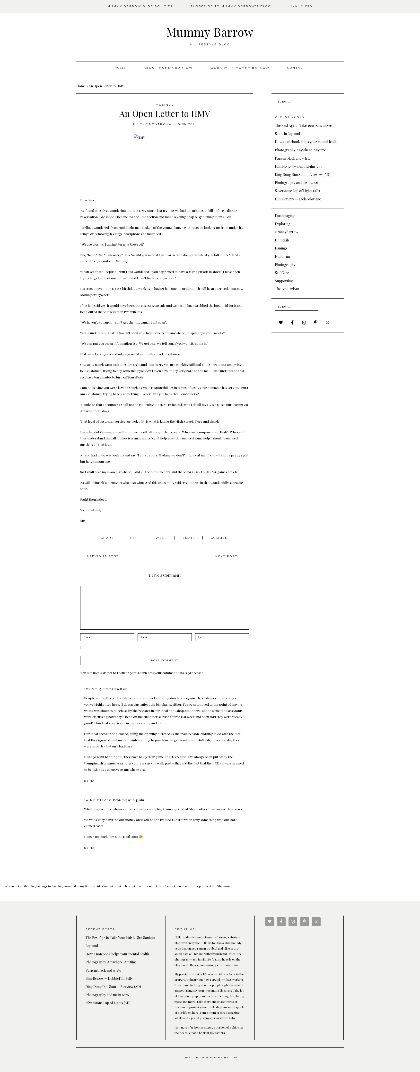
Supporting (284, 281)
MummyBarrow (156, 124)
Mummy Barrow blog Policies (140, 6)
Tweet (160, 538)
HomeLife (282, 240)
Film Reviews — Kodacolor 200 (298, 199)
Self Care (282, 272)
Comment (220, 538)
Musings (165, 104)
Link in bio (301, 6)
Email (189, 538)
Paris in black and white (292, 158)
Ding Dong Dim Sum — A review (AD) (302, 174)
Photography (285, 264)
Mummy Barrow (210, 32)
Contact (296, 67)
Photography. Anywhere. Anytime (300, 150)
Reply (89, 780)
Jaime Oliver (98, 800)
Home (120, 67)
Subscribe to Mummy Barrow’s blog (231, 6)
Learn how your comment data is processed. (171, 672)
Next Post (226, 556)
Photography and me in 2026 (296, 182)
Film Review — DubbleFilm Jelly (298, 166)
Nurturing (283, 256)
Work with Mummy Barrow (240, 67)
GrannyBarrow (286, 232)
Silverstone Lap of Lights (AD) (297, 191)
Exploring (282, 224)
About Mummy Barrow (168, 67)
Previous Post (103, 556)
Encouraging (285, 215)
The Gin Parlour (287, 289)
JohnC (90, 689)
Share (108, 538)
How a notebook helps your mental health (306, 141)
